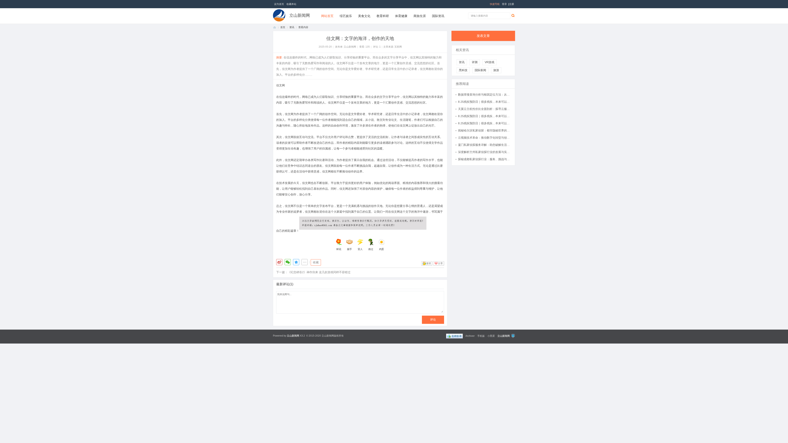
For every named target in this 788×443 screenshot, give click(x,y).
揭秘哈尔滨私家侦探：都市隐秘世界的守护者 (484, 130)
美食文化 (364, 16)
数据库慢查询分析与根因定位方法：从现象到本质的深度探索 (484, 94)
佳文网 (280, 85)
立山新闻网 (299, 15)
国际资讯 (438, 16)
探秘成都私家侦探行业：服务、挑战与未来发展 (484, 159)
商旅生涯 (419, 16)
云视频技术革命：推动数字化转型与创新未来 (484, 137)
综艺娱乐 (346, 16)
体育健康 (401, 16)
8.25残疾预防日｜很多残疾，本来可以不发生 (484, 101)
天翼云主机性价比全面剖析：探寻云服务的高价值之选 (484, 109)
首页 (274, 27)
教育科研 (383, 16)
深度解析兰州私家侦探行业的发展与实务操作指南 (484, 152)
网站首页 (327, 16)
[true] (512, 15)
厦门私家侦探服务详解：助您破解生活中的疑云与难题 (484, 144)
